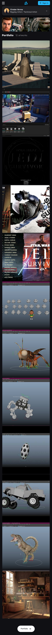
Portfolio (24, 629)
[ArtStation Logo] (26, 3)
